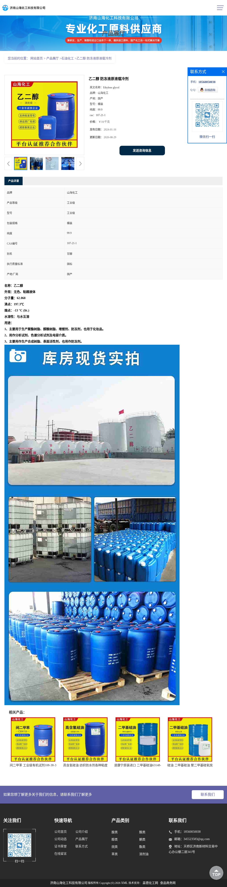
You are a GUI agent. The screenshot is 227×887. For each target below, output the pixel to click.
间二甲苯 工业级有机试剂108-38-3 (33, 765)
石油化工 (67, 58)
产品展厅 (52, 58)
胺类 (115, 832)
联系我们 (208, 794)
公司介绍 (81, 831)
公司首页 (60, 831)
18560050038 (192, 831)
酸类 (142, 832)
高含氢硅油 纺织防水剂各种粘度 (85, 765)
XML (124, 883)
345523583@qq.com (197, 839)
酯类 (142, 846)
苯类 (115, 854)
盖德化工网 (150, 883)
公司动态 (60, 839)
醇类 (115, 839)
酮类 (142, 839)
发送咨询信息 (142, 150)
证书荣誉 (60, 846)
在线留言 (60, 853)
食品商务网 (168, 883)
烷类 (115, 846)
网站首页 (36, 58)
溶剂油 (144, 854)
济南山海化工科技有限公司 (68, 883)
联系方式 (81, 846)
